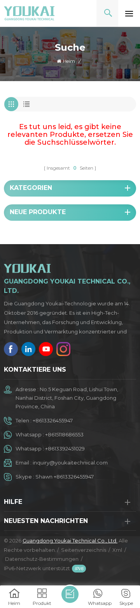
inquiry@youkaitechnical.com (70, 462)
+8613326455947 (53, 420)
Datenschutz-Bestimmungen (42, 559)
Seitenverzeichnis (83, 550)
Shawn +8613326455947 (64, 476)
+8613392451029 (65, 448)
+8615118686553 (64, 434)
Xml (117, 550)
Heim (69, 61)
